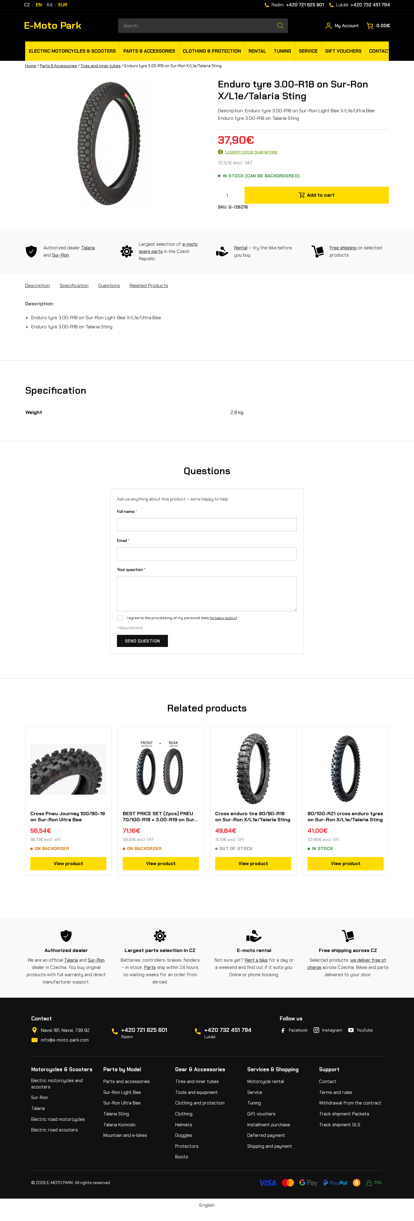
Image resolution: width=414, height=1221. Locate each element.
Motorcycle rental (265, 1081)
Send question (142, 641)
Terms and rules (335, 1092)
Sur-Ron (60, 255)
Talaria (88, 248)
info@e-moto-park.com (65, 1040)
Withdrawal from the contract (350, 1103)
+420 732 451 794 (228, 1030)
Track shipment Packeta (344, 1114)
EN (39, 5)
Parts (150, 967)
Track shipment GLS (339, 1125)
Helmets (183, 1125)
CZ (27, 5)
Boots (181, 1157)
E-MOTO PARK (60, 1182)
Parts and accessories (126, 1081)
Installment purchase (268, 1125)
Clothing (183, 1114)
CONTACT (380, 51)
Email (123, 540)
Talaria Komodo (119, 1125)
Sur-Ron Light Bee (122, 1092)
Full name (127, 511)
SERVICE (308, 51)
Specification (74, 285)
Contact (327, 1081)
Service (254, 1092)
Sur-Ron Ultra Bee (122, 1103)
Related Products (149, 285)
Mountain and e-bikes (125, 1135)
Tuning (254, 1103)
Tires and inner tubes (101, 65)
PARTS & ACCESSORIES (149, 51)
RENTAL (257, 51)
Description (37, 285)
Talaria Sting (116, 1114)
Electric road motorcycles (58, 1119)
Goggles (183, 1135)
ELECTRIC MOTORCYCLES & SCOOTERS (72, 51)
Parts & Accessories (58, 65)
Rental (240, 248)
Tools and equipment (196, 1092)
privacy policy (223, 617)
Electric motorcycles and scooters (57, 1084)
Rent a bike (256, 960)
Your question (131, 569)
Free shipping (343, 248)
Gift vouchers (261, 1114)
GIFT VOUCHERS (343, 51)
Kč (50, 5)
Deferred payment (266, 1135)
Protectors (187, 1146)
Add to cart (321, 195)
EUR (63, 5)
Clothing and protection (200, 1103)
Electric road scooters (54, 1130)
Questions (109, 285)
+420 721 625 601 (144, 1030)
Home (30, 65)
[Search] (280, 25)
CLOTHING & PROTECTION (212, 51)
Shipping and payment (269, 1146)
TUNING (282, 51)
